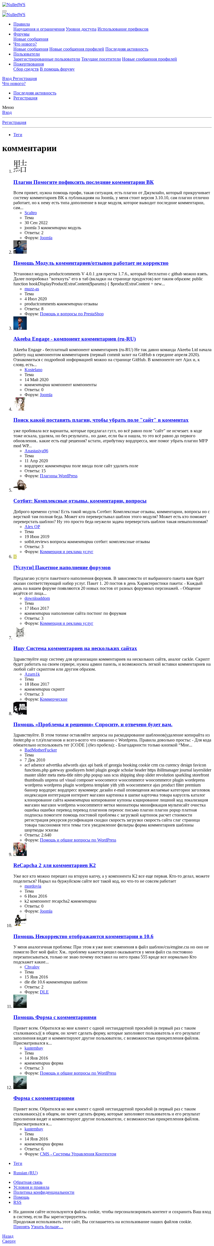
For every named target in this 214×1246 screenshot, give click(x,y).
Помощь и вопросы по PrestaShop (72, 313)
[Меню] (4, 11)
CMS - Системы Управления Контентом (78, 1154)
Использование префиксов (123, 29)
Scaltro (31, 212)
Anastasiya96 (36, 450)
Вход (7, 112)
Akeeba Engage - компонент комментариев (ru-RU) (74, 339)
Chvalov (32, 967)
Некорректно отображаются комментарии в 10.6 (83, 936)
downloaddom (37, 598)
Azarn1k (32, 674)
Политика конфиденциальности (43, 1192)
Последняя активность (126, 49)
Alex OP (32, 526)
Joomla (46, 237)
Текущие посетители (101, 59)
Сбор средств (26, 69)
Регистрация (25, 98)
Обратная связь (27, 1182)
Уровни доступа (81, 29)
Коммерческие (53, 699)
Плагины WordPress (58, 475)
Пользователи (26, 54)
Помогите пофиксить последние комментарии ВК (83, 182)
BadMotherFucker (41, 750)
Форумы (21, 34)
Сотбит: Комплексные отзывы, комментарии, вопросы (80, 501)
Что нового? (25, 44)
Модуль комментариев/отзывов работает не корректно (91, 263)
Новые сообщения (30, 39)
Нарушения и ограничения (39, 29)
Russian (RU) (25, 1172)
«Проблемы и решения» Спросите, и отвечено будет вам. (92, 724)
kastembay (34, 1048)
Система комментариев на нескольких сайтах (75, 648)
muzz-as (32, 288)
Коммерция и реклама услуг (66, 551)
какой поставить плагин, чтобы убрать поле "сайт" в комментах (101, 420)
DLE (44, 992)
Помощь (21, 1197)
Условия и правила (31, 1187)
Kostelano (33, 369)
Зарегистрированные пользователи (46, 59)
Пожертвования (28, 64)
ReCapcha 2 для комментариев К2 (54, 865)
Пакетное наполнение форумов (62, 567)
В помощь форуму (57, 69)
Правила (21, 24)
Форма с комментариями (54, 1017)
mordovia (33, 886)
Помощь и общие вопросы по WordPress (78, 840)
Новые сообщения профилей (76, 49)
